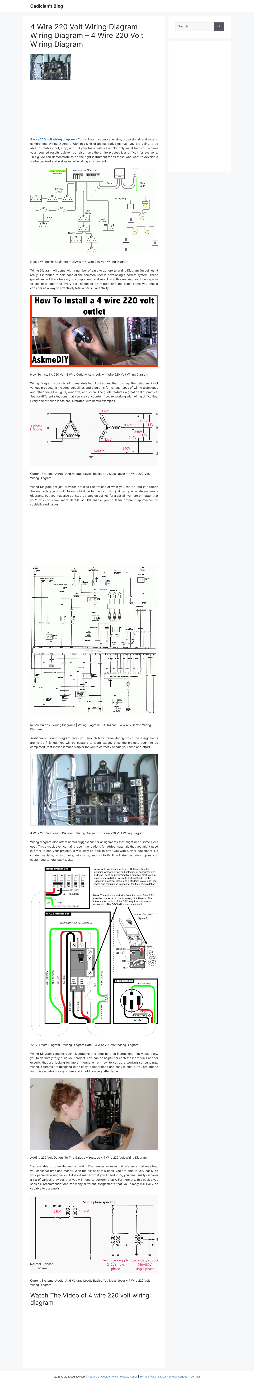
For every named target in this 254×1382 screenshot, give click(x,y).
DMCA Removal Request (173, 1376)
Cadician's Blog (46, 6)
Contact (195, 1376)
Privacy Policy (128, 1376)
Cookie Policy (109, 1376)
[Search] (219, 26)
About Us (93, 1376)
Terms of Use (148, 1376)
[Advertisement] (94, 110)
